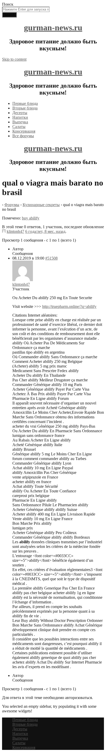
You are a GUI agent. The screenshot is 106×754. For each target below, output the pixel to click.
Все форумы (23, 136)
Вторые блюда (25, 108)
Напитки (20, 117)
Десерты (19, 113)
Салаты (18, 126)
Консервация (23, 131)
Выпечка (20, 122)
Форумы (11, 205)
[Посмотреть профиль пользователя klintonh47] (4, 231)
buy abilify (30, 218)
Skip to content (14, 59)
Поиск (7, 4)
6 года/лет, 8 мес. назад (45, 231)
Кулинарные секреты (41, 205)
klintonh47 (15, 231)
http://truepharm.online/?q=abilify (69, 306)
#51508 (51, 258)
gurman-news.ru (53, 27)
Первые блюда (25, 103)
